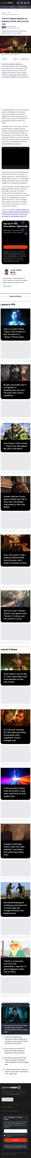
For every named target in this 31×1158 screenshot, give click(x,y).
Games (4, 12)
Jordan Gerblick (12, 26)
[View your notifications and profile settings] (25, 2)
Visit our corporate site (14, 1094)
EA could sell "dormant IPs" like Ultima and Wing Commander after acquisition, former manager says (16, 1061)
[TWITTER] (11, 272)
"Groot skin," (13, 75)
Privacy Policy (19, 1146)
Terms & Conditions (11, 1147)
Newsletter (26, 59)
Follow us (18, 59)
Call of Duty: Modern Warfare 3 (10, 14)
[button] (28, 2)
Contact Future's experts (9, 1111)
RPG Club (12, 6)
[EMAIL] (14, 272)
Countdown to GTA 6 (22, 6)
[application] (15, 156)
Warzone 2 (5, 189)
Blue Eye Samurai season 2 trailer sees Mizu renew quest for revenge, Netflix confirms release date (16, 1029)
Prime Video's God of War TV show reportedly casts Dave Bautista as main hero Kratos (15, 1051)
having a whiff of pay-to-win (11, 144)
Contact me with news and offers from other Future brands (15, 1135)
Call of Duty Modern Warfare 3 (12, 64)
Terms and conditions (8, 1107)
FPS (9, 12)
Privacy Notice (12, 255)
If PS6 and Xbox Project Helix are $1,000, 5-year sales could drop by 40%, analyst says (16, 1072)
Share (5, 59)
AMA (10, 110)
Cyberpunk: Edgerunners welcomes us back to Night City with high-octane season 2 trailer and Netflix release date (16, 1040)
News (3, 27)
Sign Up (15, 1140)
